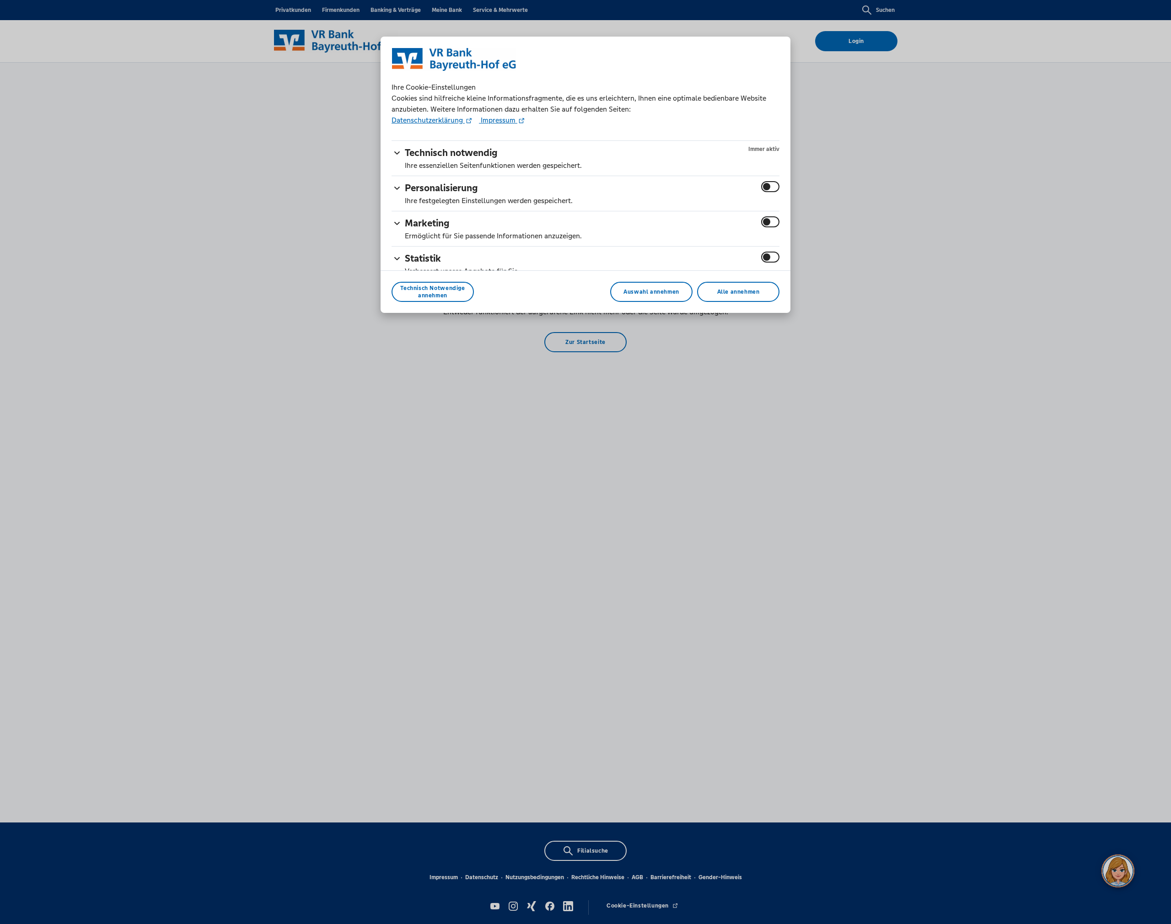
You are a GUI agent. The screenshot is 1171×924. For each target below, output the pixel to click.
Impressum (498, 120)
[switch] (770, 186)
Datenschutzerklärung (428, 120)
